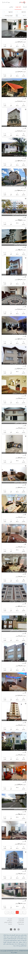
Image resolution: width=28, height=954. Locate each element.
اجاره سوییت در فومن (20, 423)
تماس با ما (10, 919)
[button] (17, 15)
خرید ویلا (10, 924)
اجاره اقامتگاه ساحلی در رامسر (18, 274)
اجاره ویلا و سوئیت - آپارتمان (21, 2)
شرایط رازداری (21, 920)
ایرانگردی (11, 7)
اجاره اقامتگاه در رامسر (20, 750)
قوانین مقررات (21, 919)
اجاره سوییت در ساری (20, 453)
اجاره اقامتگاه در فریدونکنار (19, 37)
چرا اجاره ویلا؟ (21, 924)
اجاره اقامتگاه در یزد (21, 542)
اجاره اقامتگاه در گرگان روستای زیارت (16, 571)
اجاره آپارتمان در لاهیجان (19, 393)
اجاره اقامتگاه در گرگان (20, 512)
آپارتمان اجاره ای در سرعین (19, 868)
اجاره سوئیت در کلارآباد (20, 156)
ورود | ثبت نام (6, 2)
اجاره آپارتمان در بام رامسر (19, 334)
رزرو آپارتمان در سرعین (20, 839)
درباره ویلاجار (9, 920)
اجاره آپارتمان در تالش (20, 720)
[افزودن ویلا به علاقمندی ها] (25, 20)
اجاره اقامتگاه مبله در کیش (19, 779)
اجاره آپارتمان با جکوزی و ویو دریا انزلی (15, 185)
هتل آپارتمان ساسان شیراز (19, 215)
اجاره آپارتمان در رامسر (20, 245)
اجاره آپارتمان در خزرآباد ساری (18, 126)
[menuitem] (5, 2)
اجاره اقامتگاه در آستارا (20, 809)
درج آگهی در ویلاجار (8, 922)
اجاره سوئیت (18, 7)
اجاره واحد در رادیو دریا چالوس (18, 631)
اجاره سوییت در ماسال (20, 482)
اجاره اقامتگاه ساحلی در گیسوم (18, 304)
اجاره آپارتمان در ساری (20, 690)
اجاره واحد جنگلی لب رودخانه (18, 66)
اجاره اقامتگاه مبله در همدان (18, 661)
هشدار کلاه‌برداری (20, 922)
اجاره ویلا (25, 7)
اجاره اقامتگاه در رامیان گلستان (18, 601)
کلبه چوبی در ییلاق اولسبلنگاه (18, 96)
